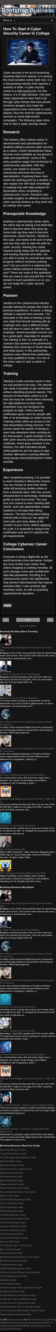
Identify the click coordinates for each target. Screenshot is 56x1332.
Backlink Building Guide (11, 1180)
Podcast (16, 1322)
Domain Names (12, 1325)
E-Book (30, 1322)
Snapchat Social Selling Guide (15, 1218)
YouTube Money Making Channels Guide (20, 1272)
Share (7, 605)
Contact (17, 1329)
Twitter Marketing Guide (11, 1203)
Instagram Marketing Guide (13, 1226)
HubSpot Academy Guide (12, 1291)
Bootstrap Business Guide (13, 1150)
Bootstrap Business (15, 1319)
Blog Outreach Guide (10, 1249)
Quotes (39, 1322)
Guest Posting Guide (10, 1283)
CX (8, 1322)
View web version (28, 626)
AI (38, 1325)
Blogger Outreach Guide (12, 1184)
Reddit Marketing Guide (11, 1211)
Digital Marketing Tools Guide (14, 1188)
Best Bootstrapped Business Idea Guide (19, 1257)
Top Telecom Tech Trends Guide (16, 1245)
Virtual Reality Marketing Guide (15, 1199)
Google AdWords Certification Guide (17, 1295)
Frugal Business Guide (11, 1264)
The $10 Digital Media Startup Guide (18, 1157)
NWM (2, 1322)
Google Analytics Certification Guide (17, 1303)
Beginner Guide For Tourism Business (18, 698)
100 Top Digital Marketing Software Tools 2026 (23, 873)
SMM (24, 1325)
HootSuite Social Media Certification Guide (21, 1287)
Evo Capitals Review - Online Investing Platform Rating (27, 1105)
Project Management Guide (13, 1276)
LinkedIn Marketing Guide (12, 1230)
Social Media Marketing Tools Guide (17, 1192)
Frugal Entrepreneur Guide (13, 1153)
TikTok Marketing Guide (11, 1234)
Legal (44, 1319)
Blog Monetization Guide (12, 1165)
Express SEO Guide (10, 1241)
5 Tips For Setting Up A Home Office (17, 1031)
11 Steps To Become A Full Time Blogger (20, 674)
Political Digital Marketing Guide (15, 1314)
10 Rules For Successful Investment (17, 825)
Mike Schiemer (34, 1319)
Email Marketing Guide (11, 1176)
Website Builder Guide (11, 1161)
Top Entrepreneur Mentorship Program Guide (22, 1310)
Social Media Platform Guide (14, 1238)
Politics (32, 1325)
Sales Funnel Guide (9, 1195)
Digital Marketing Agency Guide (15, 1268)
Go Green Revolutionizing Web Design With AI (22, 775)
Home (28, 620)
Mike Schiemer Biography (12, 849)
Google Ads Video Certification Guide (18, 1299)
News (52, 1319)
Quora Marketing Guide (11, 1207)
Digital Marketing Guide (11, 1173)
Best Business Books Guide (13, 1260)
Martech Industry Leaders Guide (16, 1169)
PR (10, 1329)
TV (23, 1322)
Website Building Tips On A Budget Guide (20, 1306)
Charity (3, 1329)
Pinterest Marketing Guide (13, 1222)
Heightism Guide (8, 1280)
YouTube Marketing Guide (13, 1215)
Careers (45, 1325)
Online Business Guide (11, 1253)
